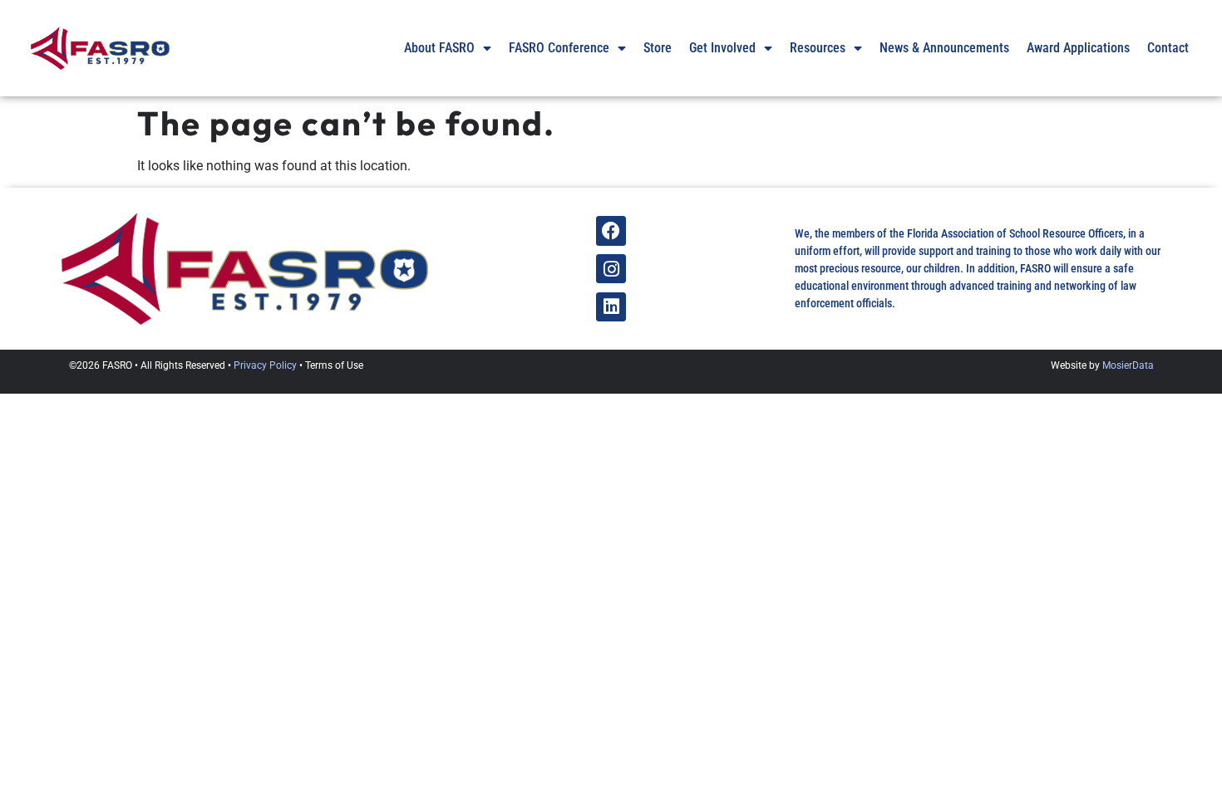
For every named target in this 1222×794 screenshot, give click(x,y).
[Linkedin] (610, 306)
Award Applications (1078, 48)
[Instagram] (610, 268)
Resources (817, 48)
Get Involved (722, 48)
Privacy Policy (265, 365)
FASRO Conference (559, 48)
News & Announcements (944, 48)
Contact (1168, 48)
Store (657, 48)
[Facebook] (610, 230)
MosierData (1128, 365)
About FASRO (439, 48)
